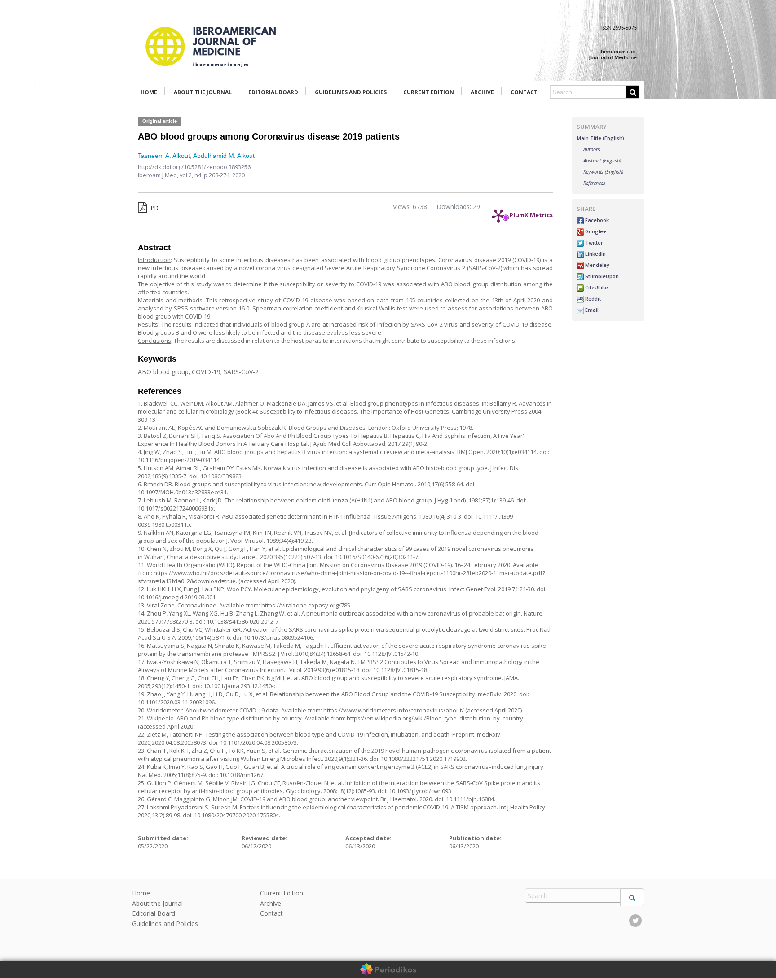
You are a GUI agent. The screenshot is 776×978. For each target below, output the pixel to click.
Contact (524, 92)
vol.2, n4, (192, 175)
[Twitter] (635, 920)
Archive (482, 92)
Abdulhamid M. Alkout (224, 155)
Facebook (596, 220)
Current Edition (428, 92)
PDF (155, 208)
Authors (591, 149)
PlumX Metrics (531, 212)
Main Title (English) (600, 138)
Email (591, 309)
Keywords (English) (603, 171)
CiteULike (596, 287)
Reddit (592, 298)
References (594, 182)
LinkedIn (595, 253)
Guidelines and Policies (351, 92)
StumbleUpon (601, 276)
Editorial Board (273, 92)
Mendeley (596, 265)
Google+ (595, 231)
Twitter (593, 242)
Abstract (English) (602, 160)
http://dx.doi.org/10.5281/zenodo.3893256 (194, 167)
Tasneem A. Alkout (164, 155)
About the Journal (203, 92)
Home (149, 92)
